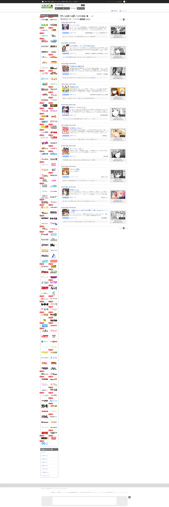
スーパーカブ (74, 25)
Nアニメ (71, 1)
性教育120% (74, 87)
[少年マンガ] (73, 32)
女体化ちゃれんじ (76, 128)
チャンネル (57, 1)
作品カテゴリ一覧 (47, 449)
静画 (49, 1)
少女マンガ (44, 462)
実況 (66, 1)
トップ (59, 8)
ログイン (110, 1)
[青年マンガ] (73, 74)
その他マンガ (45, 472)
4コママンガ (45, 469)
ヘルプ (64, 492)
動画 (46, 1)
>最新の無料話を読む (118, 37)
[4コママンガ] (73, 218)
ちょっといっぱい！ (77, 149)
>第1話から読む (118, 35)
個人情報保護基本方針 (72, 492)
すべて (43, 452)
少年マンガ (44, 455)
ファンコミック (46, 475)
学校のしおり (74, 190)
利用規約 (59, 492)
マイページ (124, 10)
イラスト (66, 8)
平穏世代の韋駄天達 (77, 66)
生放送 (52, 1)
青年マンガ (44, 459)
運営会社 (53, 492)
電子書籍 (81, 8)
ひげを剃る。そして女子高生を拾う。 (83, 46)
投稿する (115, 10)
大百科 (63, 1)
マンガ (74, 8)
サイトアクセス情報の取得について (107, 492)
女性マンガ (44, 465)
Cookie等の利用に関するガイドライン (89, 492)
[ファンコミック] (74, 176)
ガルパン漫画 (74, 169)
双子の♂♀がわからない (78, 107)
